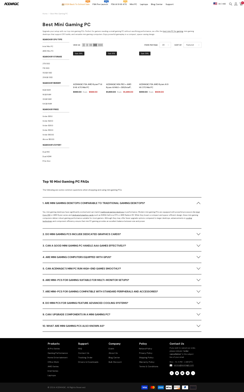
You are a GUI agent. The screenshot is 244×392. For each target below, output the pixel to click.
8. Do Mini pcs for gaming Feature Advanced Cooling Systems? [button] (85, 303)
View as (76, 45)
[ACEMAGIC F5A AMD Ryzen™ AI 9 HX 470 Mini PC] (87, 66)
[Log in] (236, 3)
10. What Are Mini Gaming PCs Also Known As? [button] (73, 326)
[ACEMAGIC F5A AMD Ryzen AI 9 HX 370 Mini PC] (153, 66)
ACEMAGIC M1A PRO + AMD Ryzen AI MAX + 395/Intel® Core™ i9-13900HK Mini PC (118, 86)
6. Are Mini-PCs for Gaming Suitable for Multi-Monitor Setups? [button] (86, 280)
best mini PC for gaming (173, 31)
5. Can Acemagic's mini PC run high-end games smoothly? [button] (82, 268)
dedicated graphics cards (83, 215)
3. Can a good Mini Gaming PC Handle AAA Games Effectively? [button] (84, 245)
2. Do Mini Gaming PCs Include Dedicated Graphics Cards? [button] (82, 234)
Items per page (151, 45)
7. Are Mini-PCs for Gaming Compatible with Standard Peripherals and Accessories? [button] (100, 291)
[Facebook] (172, 373)
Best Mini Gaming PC (59, 13)
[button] (83, 45)
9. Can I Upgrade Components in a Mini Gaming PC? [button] (76, 314)
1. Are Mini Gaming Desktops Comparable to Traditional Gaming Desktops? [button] (94, 203)
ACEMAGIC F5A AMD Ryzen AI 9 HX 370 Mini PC (153, 86)
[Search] (230, 4)
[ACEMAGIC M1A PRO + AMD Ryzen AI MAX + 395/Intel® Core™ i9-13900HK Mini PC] (120, 66)
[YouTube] (188, 373)
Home (45, 13)
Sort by (178, 45)
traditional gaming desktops (112, 212)
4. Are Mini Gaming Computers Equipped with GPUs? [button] (77, 257)
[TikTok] (182, 373)
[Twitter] (193, 373)
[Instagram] (177, 373)
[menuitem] (56, 46)
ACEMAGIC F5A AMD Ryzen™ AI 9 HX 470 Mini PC (87, 86)
